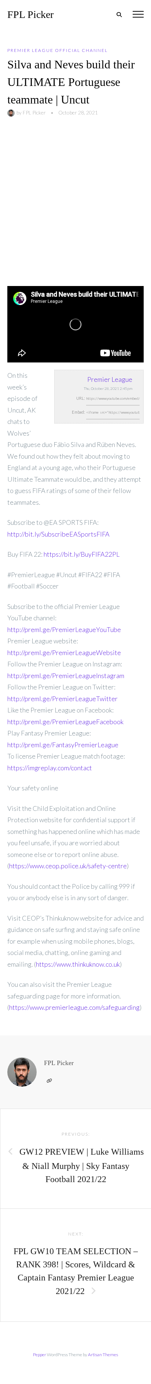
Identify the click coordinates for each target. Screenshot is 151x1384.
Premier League (109, 379)
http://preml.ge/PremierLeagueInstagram (65, 676)
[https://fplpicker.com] (49, 1081)
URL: (80, 398)
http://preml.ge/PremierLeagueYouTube (64, 629)
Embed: (78, 412)
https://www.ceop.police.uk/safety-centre (68, 866)
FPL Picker (30, 14)
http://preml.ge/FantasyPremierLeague (62, 745)
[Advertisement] (75, 207)
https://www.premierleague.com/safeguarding (74, 1007)
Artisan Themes (103, 1354)
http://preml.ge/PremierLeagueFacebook (65, 722)
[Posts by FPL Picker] (11, 112)
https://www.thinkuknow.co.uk (78, 964)
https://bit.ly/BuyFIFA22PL (81, 554)
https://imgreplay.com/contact (49, 768)
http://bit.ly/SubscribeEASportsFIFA (58, 534)
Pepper (39, 1354)
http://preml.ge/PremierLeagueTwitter (62, 699)
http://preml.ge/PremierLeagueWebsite (64, 652)
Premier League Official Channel (57, 50)
